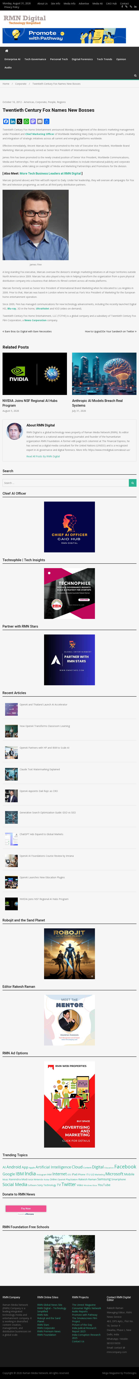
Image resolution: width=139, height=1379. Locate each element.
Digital (98, 1167)
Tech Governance (35, 59)
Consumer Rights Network (86, 1308)
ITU (88, 1174)
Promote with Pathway (84, 1314)
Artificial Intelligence (53, 1167)
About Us (42, 3)
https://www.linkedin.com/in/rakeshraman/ (135, 6)
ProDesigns (130, 1373)
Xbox (94, 1185)
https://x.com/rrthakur (126, 6)
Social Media (15, 1184)
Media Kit (97, 3)
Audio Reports (80, 1311)
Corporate (41, 102)
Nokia (46, 1179)
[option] (35, 383)
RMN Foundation (46, 1334)
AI (4, 1167)
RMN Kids (42, 1314)
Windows (88, 1185)
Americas (29, 102)
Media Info (69, 3)
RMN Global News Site (49, 1304)
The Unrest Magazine (84, 1304)
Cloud (77, 1167)
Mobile (129, 1174)
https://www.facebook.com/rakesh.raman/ (122, 6)
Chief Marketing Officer (39, 134)
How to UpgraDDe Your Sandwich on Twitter (109, 331)
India (30, 1173)
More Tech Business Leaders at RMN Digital (50, 173)
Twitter (68, 1184)
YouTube (104, 1185)
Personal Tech (59, 59)
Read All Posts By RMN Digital (43, 456)
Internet (59, 1174)
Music (5, 1179)
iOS (69, 1174)
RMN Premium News (49, 1331)
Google (9, 1173)
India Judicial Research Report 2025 (84, 1329)
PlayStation (72, 1179)
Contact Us (78, 1341)
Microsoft (114, 1174)
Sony (40, 1185)
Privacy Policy (11, 7)
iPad (74, 1174)
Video (80, 1185)
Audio (8, 67)
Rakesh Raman (87, 1179)
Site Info (55, 3)
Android (13, 1167)
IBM (20, 1174)
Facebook (125, 1166)
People (52, 102)
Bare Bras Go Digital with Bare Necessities (28, 331)
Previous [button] (4, 384)
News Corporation (35, 320)
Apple (32, 1167)
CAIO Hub (111, 3)
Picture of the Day (82, 1324)
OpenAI (61, 1179)
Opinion (121, 59)
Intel (49, 1174)
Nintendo (38, 1179)
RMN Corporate (46, 1328)
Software (32, 1185)
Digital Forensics (82, 59)
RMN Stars (43, 1324)
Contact (124, 3)
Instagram (42, 1174)
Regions (61, 102)
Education (109, 1167)
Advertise (84, 3)
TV (59, 1185)
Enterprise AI (12, 59)
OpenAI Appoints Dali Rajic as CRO (98, 401)
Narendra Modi (18, 1179)
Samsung (104, 1179)
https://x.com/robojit (131, 6)
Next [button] (134, 384)
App (25, 1167)
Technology (49, 1185)
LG (92, 1174)
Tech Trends (104, 59)
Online (53, 1179)
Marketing (100, 1174)
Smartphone (118, 1179)
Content (87, 1167)
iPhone (81, 1174)
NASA (30, 1179)
